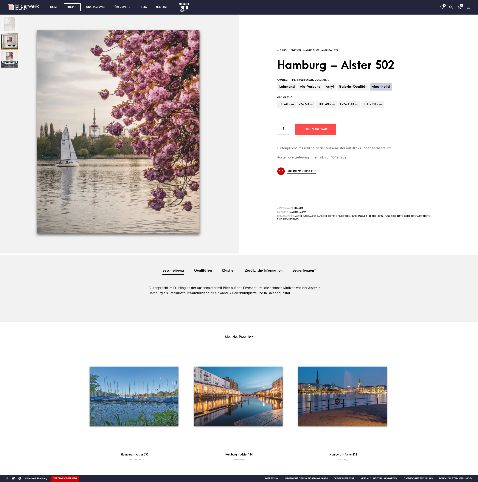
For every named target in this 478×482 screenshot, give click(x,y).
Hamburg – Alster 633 (134, 454)
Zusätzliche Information (264, 271)
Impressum (271, 478)
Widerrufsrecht (344, 478)
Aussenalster (309, 216)
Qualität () (303, 80)
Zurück (283, 50)
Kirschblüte (397, 216)
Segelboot (409, 216)
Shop (70, 7)
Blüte (319, 216)
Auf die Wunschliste (301, 171)
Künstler (228, 271)
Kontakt (161, 7)
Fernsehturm (330, 216)
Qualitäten (203, 271)
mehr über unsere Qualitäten (310, 80)
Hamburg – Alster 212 (343, 454)
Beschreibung (173, 271)
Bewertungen (304, 270)
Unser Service (96, 7)
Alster (298, 216)
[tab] (173, 271)
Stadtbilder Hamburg (288, 219)
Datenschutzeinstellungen (455, 478)
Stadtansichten (423, 216)
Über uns (120, 7)
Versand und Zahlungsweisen (379, 478)
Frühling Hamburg (347, 216)
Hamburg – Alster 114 (239, 454)
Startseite (296, 50)
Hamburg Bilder (311, 50)
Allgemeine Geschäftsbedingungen (306, 478)
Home (54, 7)
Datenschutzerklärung (418, 478)
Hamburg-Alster (329, 50)
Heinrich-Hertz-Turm (379, 216)
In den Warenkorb (315, 129)
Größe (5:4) (284, 97)
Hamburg (362, 216)
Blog (143, 7)
